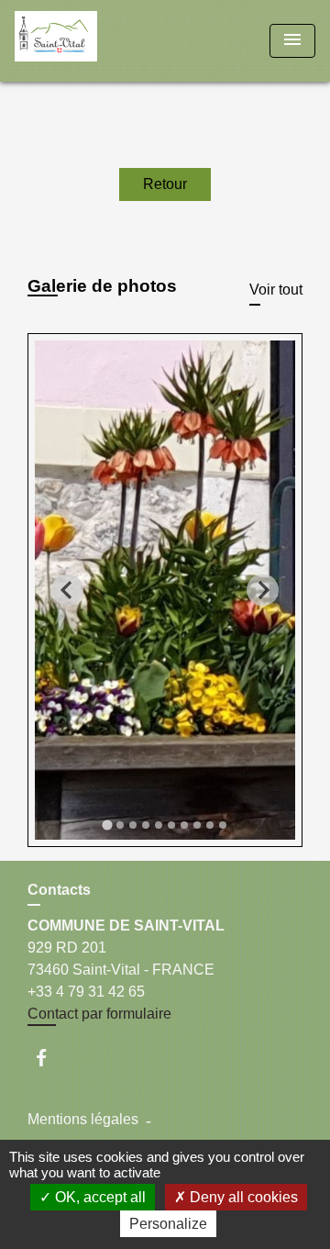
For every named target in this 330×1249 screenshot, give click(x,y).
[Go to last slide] (67, 590)
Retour (165, 184)
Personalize (168, 1224)
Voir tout (275, 289)
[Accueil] (83, 40)
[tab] (107, 825)
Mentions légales (83, 1119)
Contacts (59, 890)
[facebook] (50, 1057)
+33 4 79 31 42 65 (86, 991)
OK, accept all (98, 1197)
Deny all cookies (242, 1197)
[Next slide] (263, 590)
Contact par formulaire (99, 1013)
